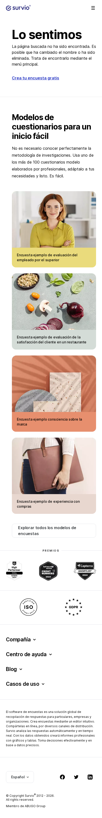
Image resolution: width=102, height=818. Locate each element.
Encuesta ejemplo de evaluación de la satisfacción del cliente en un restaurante (51, 339)
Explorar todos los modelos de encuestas (47, 530)
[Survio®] (18, 8)
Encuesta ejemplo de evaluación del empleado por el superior (47, 257)
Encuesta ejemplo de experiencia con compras (48, 503)
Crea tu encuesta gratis (35, 77)
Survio (30, 796)
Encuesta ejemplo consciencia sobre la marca (49, 421)
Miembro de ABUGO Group (26, 806)
